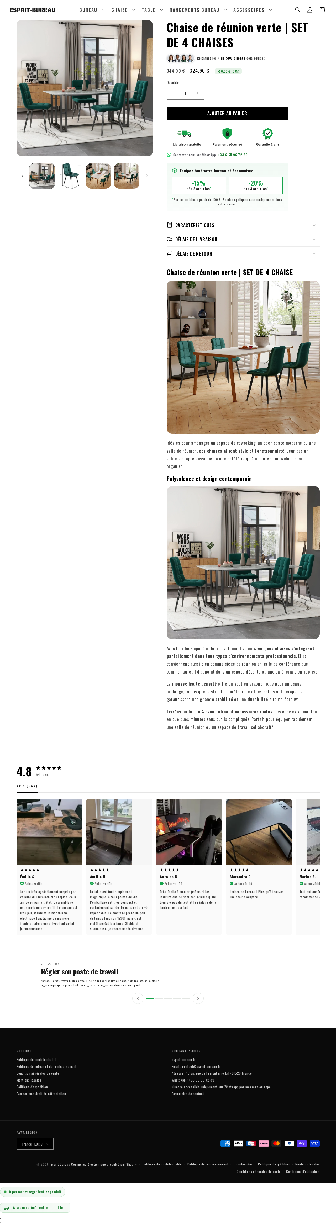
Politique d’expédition (274, 1164)
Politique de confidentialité (37, 1059)
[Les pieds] (186, 998)
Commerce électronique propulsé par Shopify (104, 1164)
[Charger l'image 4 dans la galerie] (126, 176)
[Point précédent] (137, 998)
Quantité (173, 82)
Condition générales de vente (38, 1073)
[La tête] (150, 998)
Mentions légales (29, 1080)
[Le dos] (159, 998)
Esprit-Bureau (60, 1164)
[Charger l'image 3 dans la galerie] (98, 176)
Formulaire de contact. (188, 1093)
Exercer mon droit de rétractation (41, 1093)
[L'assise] (168, 998)
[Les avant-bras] (177, 998)
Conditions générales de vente (259, 1171)
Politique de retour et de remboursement (47, 1066)
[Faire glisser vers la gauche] (22, 176)
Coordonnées (243, 1164)
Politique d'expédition (32, 1086)
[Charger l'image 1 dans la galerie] (42, 176)
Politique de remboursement (207, 1164)
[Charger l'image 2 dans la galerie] (70, 176)
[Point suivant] (198, 998)
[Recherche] (298, 10)
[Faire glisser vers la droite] (147, 176)
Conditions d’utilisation (303, 1171)
